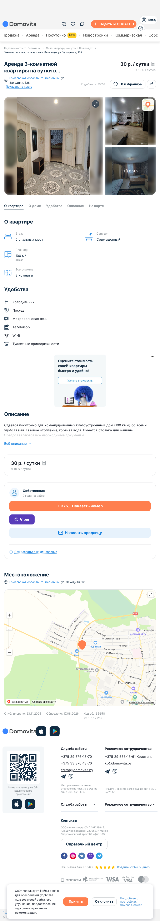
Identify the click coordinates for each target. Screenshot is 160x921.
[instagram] (73, 856)
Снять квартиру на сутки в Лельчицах (69, 48)
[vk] (81, 856)
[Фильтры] (63, 24)
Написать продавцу (83, 533)
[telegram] (99, 856)
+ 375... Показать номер (80, 506)
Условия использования (141, 702)
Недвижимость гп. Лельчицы (22, 48)
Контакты (69, 820)
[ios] (41, 731)
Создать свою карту (44, 701)
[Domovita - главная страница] (19, 24)
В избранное (131, 84)
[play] (55, 731)
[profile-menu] (140, 28)
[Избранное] (73, 24)
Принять (76, 901)
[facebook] (64, 856)
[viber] (90, 856)
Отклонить (104, 901)
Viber (25, 519)
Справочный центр (84, 844)
